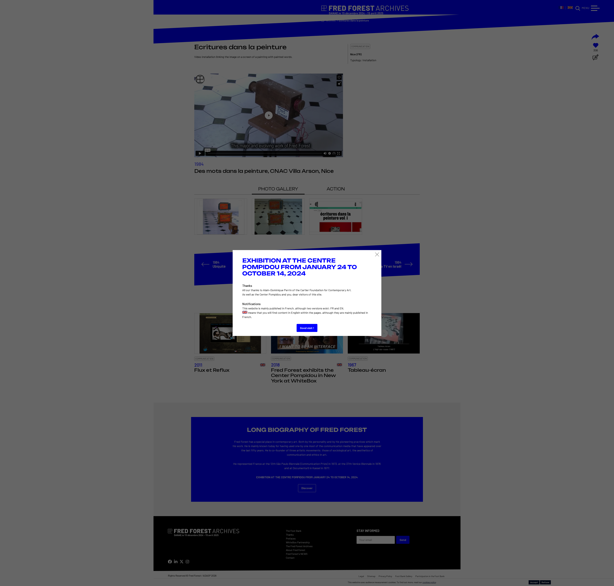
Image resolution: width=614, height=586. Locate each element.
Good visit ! (307, 328)
